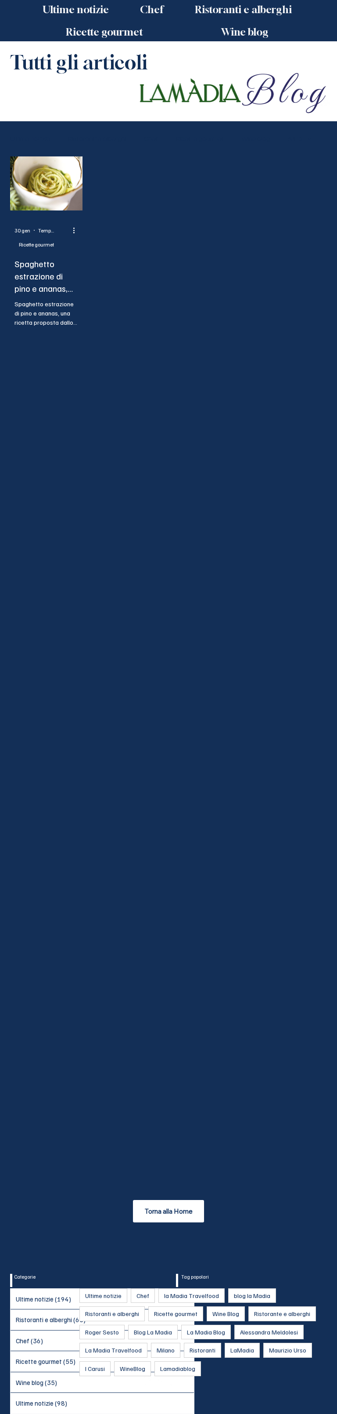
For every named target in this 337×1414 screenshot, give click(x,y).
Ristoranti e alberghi (97, 138)
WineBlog (132, 1368)
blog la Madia (252, 1295)
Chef (151, 138)
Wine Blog (225, 1313)
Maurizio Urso (287, 1350)
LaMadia (242, 1350)
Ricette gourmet (200, 138)
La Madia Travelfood (113, 1350)
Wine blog (255, 138)
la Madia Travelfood (191, 1295)
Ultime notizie (30, 138)
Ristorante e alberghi (282, 1313)
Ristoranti (202, 1350)
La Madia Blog (206, 1332)
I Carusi (95, 1368)
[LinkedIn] (175, 1381)
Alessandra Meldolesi (269, 1332)
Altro (295, 138)
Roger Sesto (102, 1332)
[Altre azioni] (77, 230)
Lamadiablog (177, 1368)
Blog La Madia (153, 1332)
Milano (166, 1350)
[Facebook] (148, 1381)
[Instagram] (162, 1381)
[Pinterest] (188, 1381)
